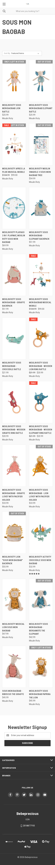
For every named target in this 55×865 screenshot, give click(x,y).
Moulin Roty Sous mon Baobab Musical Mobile (40, 302)
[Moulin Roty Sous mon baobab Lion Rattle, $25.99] (14, 80)
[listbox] (26, 53)
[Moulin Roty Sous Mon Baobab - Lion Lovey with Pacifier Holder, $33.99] (41, 465)
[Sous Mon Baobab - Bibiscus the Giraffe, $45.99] (14, 666)
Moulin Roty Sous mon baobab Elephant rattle (40, 108)
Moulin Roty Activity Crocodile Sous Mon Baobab (40, 560)
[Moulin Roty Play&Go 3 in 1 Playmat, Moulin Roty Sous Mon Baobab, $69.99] (14, 208)
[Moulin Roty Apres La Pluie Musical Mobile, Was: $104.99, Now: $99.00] (14, 144)
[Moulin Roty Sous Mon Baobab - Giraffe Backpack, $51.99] (14, 275)
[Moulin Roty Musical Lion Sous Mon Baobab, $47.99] (14, 599)
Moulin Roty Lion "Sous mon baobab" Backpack (12, 560)
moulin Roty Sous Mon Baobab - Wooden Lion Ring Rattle (40, 366)
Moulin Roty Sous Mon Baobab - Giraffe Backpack (13, 302)
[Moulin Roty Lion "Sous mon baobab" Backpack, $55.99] (14, 532)
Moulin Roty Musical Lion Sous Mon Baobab (13, 627)
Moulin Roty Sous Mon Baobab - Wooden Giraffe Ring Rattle (13, 429)
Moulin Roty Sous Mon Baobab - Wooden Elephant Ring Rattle (40, 429)
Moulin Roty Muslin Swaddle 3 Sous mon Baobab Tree (40, 172)
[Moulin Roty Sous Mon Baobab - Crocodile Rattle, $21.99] (14, 338)
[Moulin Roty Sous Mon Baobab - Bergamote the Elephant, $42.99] (41, 599)
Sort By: (7, 53)
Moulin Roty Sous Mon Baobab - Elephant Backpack (39, 235)
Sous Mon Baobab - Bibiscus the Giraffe (13, 693)
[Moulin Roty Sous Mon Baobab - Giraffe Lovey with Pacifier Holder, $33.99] (14, 465)
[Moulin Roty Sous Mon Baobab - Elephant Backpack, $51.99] (41, 208)
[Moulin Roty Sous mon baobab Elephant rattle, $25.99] (41, 80)
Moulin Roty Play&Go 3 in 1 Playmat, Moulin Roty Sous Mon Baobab (13, 237)
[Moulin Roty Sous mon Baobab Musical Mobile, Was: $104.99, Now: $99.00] (41, 275)
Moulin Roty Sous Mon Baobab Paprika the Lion (39, 694)
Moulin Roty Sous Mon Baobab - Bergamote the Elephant (38, 629)
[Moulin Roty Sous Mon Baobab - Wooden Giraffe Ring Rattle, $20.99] (14, 402)
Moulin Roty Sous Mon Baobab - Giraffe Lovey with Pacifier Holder (13, 495)
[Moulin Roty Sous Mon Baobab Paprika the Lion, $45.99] (41, 666)
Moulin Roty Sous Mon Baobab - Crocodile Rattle (11, 366)
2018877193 (29, 825)
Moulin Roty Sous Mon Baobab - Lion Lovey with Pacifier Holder (39, 495)
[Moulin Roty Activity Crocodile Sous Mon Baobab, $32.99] (41, 532)
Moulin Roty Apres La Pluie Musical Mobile (13, 170)
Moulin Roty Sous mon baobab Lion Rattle (11, 108)
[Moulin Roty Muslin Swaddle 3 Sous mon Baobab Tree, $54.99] (41, 144)
